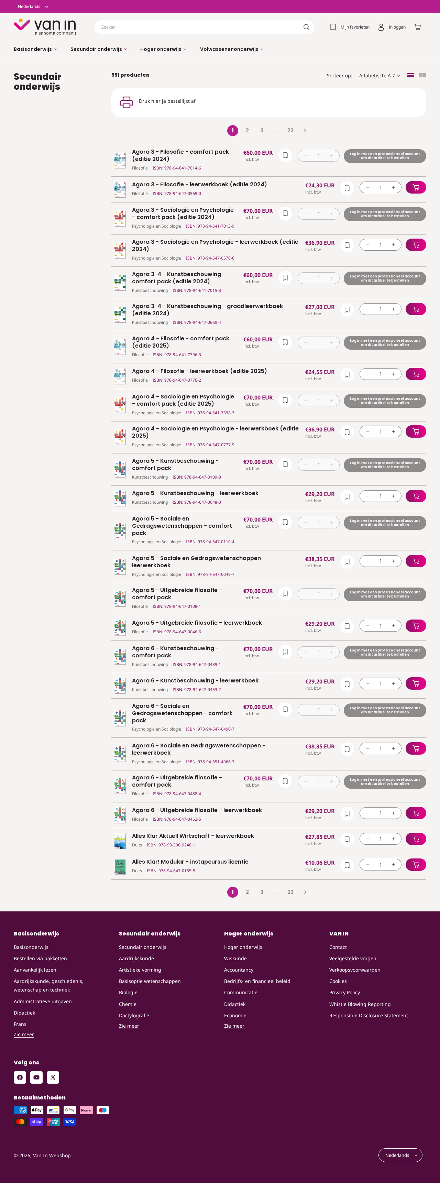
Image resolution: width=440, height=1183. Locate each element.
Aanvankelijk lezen (35, 969)
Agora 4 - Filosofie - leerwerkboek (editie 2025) (199, 371)
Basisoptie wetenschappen (150, 981)
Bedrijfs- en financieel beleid (257, 981)
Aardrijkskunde (136, 958)
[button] (35, 49)
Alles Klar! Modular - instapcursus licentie (190, 862)
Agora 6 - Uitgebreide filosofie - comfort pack (177, 781)
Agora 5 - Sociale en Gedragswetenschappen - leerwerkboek (198, 562)
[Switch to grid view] (422, 76)
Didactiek (24, 1012)
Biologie (128, 992)
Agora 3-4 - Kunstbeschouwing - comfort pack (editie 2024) (179, 278)
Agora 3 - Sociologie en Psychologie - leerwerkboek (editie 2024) (215, 246)
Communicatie (240, 992)
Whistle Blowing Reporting (360, 1004)
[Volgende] (304, 130)
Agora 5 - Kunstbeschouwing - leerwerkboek (195, 493)
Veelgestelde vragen (352, 958)
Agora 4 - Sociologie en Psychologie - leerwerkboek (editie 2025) (215, 432)
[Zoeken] (306, 27)
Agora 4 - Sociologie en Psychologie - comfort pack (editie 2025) (183, 400)
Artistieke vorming (140, 969)
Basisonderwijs (31, 947)
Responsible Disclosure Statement (368, 1015)
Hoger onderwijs (243, 947)
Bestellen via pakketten (40, 958)
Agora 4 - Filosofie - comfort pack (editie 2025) (180, 342)
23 (290, 130)
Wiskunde (235, 958)
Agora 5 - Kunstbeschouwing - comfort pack (175, 465)
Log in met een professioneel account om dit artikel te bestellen (385, 156)
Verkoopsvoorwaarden (355, 969)
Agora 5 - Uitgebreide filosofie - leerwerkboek (197, 623)
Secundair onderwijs (142, 947)
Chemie (127, 1004)
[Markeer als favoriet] (285, 155)
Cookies (338, 981)
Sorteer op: (339, 75)
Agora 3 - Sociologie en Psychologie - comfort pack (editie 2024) (183, 214)
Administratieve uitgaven (43, 1001)
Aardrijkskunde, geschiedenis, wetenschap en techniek (49, 985)
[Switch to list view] (410, 76)
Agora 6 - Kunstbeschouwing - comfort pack (175, 652)
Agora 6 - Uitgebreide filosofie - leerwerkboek (197, 810)
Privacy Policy (344, 992)
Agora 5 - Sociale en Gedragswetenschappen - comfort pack (182, 526)
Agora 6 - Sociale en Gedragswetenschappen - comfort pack (182, 713)
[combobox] (204, 27)
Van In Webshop (52, 1155)
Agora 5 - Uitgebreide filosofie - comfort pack (177, 594)
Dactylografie (134, 1015)
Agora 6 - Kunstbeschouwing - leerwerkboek (195, 681)
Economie (235, 1015)
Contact (338, 947)
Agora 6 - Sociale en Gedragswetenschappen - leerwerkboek (198, 749)
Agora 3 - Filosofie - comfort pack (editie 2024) (180, 156)
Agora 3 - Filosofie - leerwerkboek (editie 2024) (199, 184)
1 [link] (233, 130)
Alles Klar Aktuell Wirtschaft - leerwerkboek (193, 836)
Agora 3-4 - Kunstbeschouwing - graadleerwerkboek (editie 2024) (207, 310)
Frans (20, 1024)
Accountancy (238, 969)
